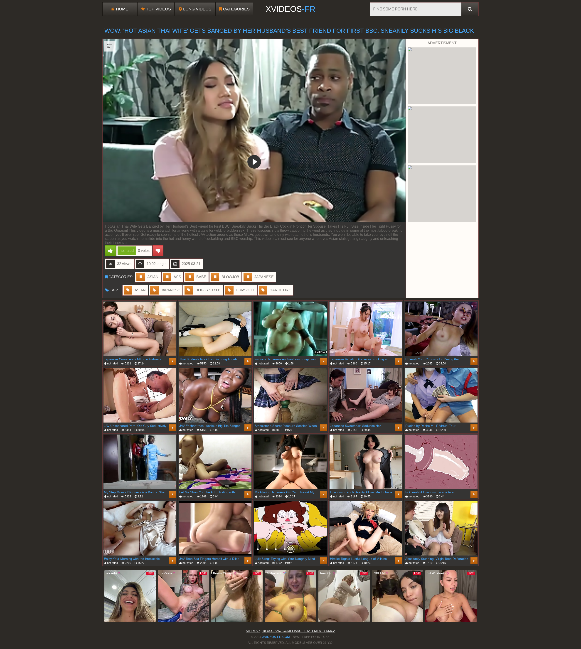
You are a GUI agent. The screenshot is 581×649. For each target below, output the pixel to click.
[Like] (110, 250)
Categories (236, 9)
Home (121, 9)
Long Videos (196, 9)
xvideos (290, 9)
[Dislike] (158, 250)
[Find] (469, 9)
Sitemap (253, 631)
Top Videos (158, 9)
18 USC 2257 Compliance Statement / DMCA (298, 631)
